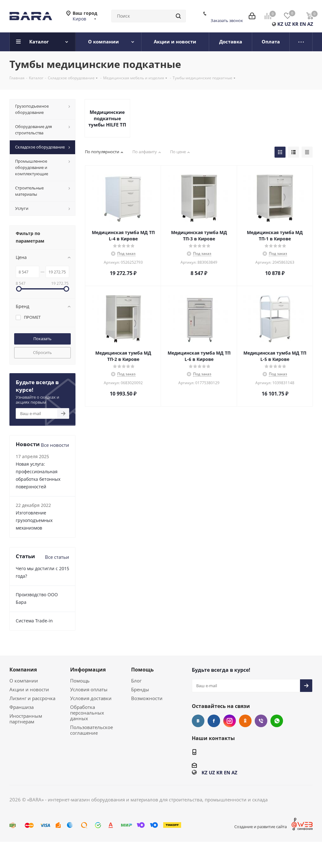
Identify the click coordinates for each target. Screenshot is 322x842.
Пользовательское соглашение (91, 730)
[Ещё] (301, 41)
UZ (288, 24)
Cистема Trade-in (34, 621)
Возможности (147, 698)
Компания (23, 669)
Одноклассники (245, 721)
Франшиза (21, 707)
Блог (136, 680)
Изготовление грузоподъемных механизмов (34, 520)
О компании (23, 680)
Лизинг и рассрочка (32, 698)
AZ (310, 24)
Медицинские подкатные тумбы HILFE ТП (107, 118)
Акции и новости (29, 689)
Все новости (55, 445)
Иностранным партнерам (25, 719)
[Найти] (178, 16)
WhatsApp (276, 721)
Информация (88, 669)
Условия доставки (91, 698)
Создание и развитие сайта (260, 826)
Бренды (140, 689)
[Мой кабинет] (252, 16)
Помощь (80, 680)
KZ (280, 24)
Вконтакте (198, 721)
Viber (261, 721)
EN (303, 24)
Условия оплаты (89, 689)
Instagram (229, 721)
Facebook (214, 721)
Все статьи (57, 557)
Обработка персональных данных (87, 712)
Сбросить (42, 352)
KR (295, 24)
